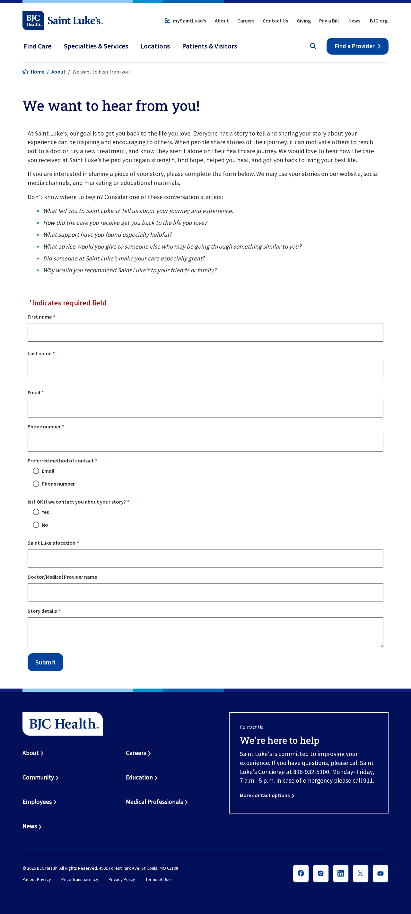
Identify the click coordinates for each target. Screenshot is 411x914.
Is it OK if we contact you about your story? (77, 501)
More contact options (265, 795)
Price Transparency (79, 880)
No (45, 525)
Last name (39, 353)
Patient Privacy (36, 880)
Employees (37, 801)
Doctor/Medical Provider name (62, 577)
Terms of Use (158, 880)
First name (40, 316)
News (354, 20)
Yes (45, 512)
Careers (245, 20)
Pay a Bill (329, 20)
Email (34, 392)
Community (38, 777)
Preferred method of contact (61, 460)
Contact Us (275, 20)
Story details (42, 611)
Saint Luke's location (51, 543)
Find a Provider (355, 46)
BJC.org (379, 20)
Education (139, 777)
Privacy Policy (122, 880)
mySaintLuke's (189, 20)
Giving (304, 20)
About (222, 20)
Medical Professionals (154, 801)
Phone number (44, 426)
